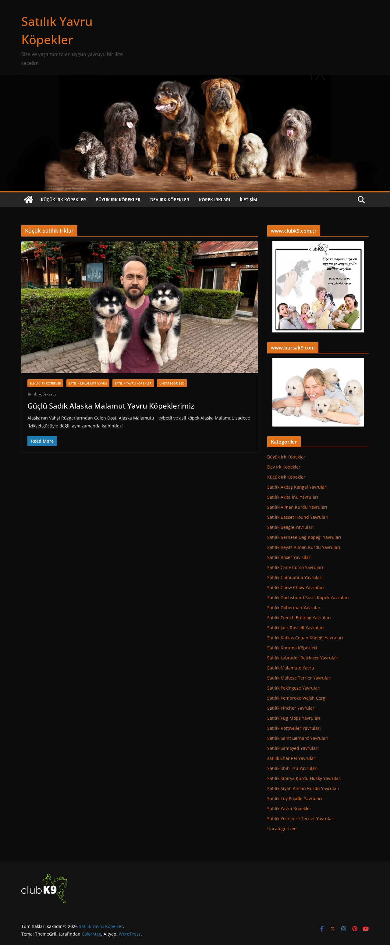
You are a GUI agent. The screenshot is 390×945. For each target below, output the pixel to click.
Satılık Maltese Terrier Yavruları (299, 678)
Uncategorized (171, 383)
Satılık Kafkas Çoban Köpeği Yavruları (305, 638)
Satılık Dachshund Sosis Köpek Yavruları (308, 597)
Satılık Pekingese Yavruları (294, 688)
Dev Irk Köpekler (169, 199)
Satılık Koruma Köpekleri (292, 648)
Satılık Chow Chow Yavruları (295, 587)
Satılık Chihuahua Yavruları (295, 577)
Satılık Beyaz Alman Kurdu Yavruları (303, 547)
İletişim (248, 199)
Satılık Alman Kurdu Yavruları (297, 507)
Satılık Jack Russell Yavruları (295, 628)
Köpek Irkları (214, 199)
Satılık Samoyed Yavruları (293, 748)
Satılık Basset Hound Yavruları (297, 517)
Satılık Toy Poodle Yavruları (294, 798)
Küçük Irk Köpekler (63, 199)
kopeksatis (47, 394)
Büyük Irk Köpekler (118, 199)
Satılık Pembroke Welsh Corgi (297, 698)
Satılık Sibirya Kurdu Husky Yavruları (304, 778)
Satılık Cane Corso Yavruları (295, 567)
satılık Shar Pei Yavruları (292, 758)
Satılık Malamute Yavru (88, 383)
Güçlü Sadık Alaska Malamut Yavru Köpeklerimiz (110, 406)
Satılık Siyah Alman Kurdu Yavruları (303, 788)
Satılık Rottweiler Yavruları (294, 728)
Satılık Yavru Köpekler (133, 383)
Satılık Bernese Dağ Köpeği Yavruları (304, 537)
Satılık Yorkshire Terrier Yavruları (301, 818)
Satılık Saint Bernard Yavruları (297, 738)
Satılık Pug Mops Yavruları (293, 718)
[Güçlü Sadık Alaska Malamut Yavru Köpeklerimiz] (139, 307)
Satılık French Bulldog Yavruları (299, 617)
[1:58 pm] (29, 394)
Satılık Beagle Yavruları (290, 527)
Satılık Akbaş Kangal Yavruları (297, 487)
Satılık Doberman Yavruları (294, 607)
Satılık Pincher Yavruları (291, 708)
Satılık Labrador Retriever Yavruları (303, 658)
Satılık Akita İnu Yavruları (292, 497)
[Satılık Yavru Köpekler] (195, 79)
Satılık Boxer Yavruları (289, 557)
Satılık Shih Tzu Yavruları (292, 768)
